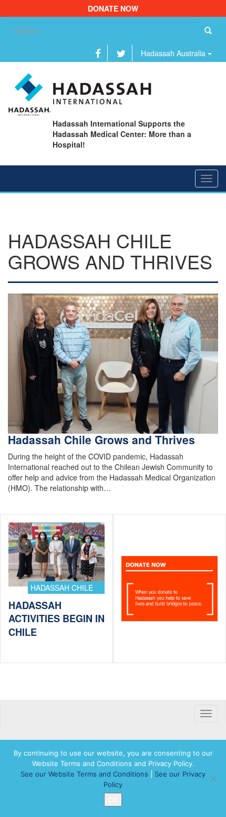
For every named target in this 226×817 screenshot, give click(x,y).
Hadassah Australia (174, 53)
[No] (213, 778)
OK (113, 799)
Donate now (113, 8)
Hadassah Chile (61, 587)
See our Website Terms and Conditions (84, 774)
